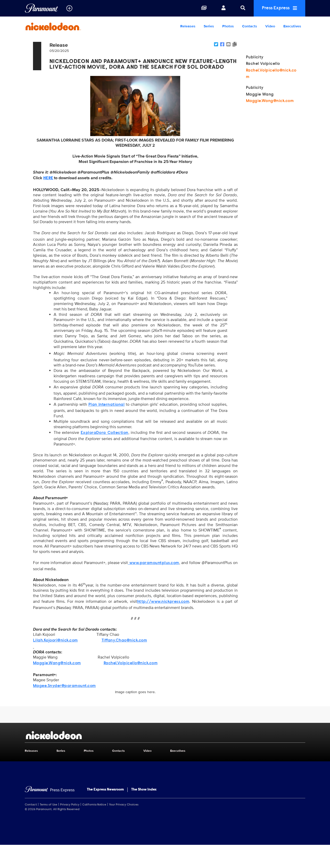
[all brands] (69, 8)
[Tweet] (216, 44)
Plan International (106, 405)
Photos (228, 26)
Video (270, 26)
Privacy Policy (69, 804)
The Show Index (143, 790)
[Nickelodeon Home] (58, 26)
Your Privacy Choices (123, 804)
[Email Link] (228, 44)
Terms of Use (48, 804)
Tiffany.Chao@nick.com (124, 640)
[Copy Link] (235, 44)
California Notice (94, 804)
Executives (292, 26)
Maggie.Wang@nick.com (57, 663)
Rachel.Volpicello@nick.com (131, 663)
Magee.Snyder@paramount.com (64, 686)
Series (209, 26)
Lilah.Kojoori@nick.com (55, 640)
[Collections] (204, 8)
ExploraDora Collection (104, 433)
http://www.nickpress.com (163, 602)
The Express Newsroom (105, 790)
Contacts (249, 26)
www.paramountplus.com (153, 563)
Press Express (276, 8)
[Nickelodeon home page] (165, 735)
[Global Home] (41, 8)
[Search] (243, 8)
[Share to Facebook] (222, 44)
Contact (31, 804)
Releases (187, 26)
